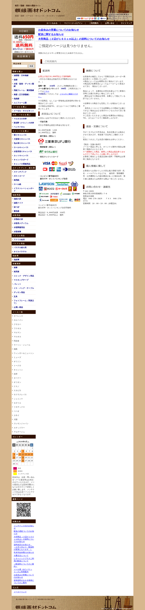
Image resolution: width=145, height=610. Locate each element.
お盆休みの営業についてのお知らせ (58, 29)
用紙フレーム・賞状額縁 (24, 90)
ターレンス (18, 316)
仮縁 (15, 80)
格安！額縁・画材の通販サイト (28, 6)
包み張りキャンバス (22, 143)
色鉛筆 (16, 260)
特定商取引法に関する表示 (46, 599)
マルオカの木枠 (20, 119)
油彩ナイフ (18, 203)
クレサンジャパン (21, 423)
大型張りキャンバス (22, 139)
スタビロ (17, 390)
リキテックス (19, 407)
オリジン (17, 361)
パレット (17, 284)
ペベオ (16, 411)
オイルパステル (20, 251)
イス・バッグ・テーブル (24, 288)
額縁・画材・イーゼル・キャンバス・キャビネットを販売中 (40, 16)
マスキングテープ (21, 280)
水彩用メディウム (21, 223)
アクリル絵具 (19, 239)
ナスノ (16, 386)
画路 (15, 349)
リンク (16, 587)
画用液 (16, 272)
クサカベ (17, 324)
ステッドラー (19, 428)
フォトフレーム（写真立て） (24, 301)
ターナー (17, 378)
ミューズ (17, 357)
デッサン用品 (19, 292)
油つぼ (16, 207)
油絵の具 (17, 199)
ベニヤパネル (19, 127)
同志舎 (16, 341)
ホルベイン (18, 320)
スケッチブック (20, 172)
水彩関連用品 (19, 227)
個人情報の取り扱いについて (25, 599)
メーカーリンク (20, 592)
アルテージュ (19, 432)
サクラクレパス (20, 394)
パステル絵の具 (20, 247)
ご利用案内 (93, 23)
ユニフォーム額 (20, 103)
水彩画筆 (17, 232)
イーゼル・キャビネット (24, 111)
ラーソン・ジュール (22, 345)
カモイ (16, 415)
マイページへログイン (73, 23)
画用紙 (16, 180)
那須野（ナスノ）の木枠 (24, 123)
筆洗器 (16, 211)
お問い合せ (109, 23)
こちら (46, 91)
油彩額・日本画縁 (21, 75)
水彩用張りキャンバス (23, 151)
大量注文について (21, 555)
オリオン (17, 382)
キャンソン (18, 370)
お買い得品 (18, 307)
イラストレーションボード (24, 189)
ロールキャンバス (21, 147)
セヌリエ (17, 403)
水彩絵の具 (18, 219)
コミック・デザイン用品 (24, 276)
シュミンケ (18, 399)
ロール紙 (17, 184)
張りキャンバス (20, 135)
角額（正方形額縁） (22, 94)
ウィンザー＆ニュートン (24, 353)
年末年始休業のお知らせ (24, 552)
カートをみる (51, 23)
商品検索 (17, 64)
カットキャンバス (21, 155)
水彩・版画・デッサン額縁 (24, 85)
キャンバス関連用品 (22, 164)
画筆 (15, 267)
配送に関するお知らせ (51, 34)
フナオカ (17, 328)
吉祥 (15, 374)
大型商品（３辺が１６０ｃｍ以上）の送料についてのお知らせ (24, 539)
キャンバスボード (21, 160)
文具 (15, 296)
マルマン (17, 332)
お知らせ (17, 521)
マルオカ (17, 337)
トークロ (17, 366)
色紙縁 (16, 99)
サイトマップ (126, 23)
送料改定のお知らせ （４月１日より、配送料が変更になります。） (24, 547)
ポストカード (19, 176)
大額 (15, 419)
